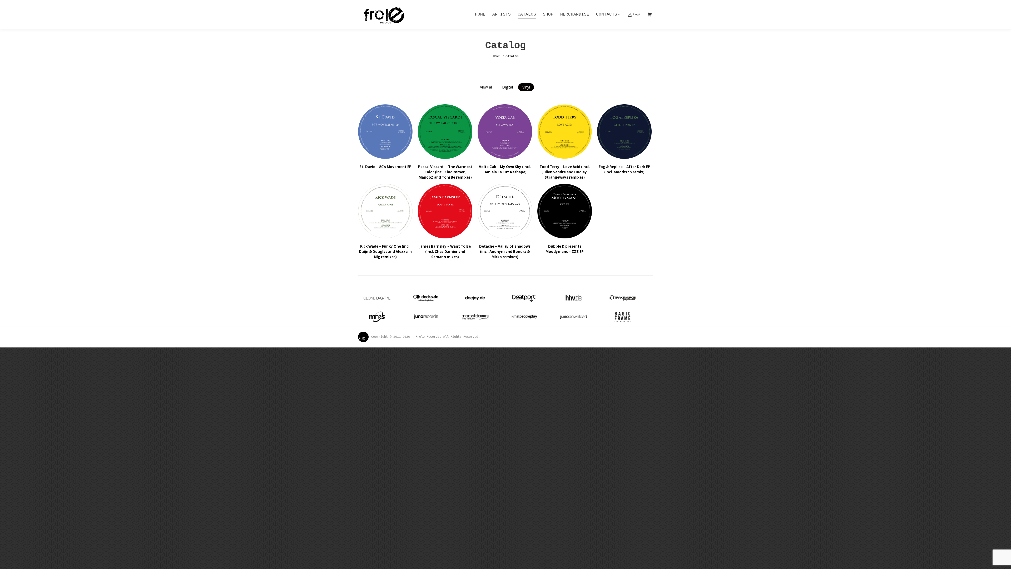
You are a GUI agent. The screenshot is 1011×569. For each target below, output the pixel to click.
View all (486, 87)
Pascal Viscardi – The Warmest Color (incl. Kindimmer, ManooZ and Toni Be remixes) (445, 172)
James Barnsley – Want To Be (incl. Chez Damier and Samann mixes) (445, 251)
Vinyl (526, 87)
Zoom (378, 132)
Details (392, 132)
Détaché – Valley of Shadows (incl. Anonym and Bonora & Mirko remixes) (505, 251)
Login (637, 14)
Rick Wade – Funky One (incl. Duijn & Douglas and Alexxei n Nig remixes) (385, 251)
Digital (507, 87)
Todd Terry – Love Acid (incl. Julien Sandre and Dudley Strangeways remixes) (564, 172)
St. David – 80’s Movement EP (385, 166)
